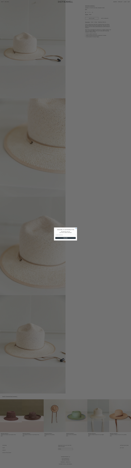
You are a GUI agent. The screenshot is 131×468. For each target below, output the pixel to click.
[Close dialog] (76, 228)
